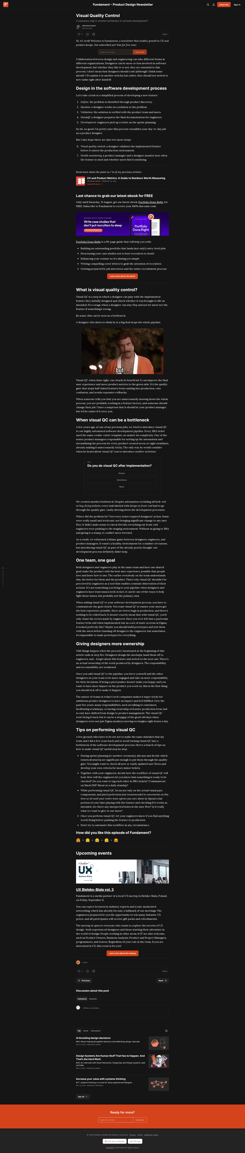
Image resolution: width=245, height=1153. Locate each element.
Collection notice (151, 1135)
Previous (86, 980)
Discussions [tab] (95, 1031)
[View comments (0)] (87, 34)
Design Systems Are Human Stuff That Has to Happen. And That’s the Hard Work (110, 1057)
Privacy (133, 1135)
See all (81, 1096)
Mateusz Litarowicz (95, 1085)
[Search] (208, 4)
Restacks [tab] (93, 999)
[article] (122, 1043)
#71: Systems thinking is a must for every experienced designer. (104, 1082)
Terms (140, 1135)
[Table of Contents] (3, 576)
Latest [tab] (85, 1031)
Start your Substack (116, 1141)
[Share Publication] (213, 4)
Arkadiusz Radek (89, 26)
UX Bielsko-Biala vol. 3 (95, 889)
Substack (110, 1147)
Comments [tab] (82, 999)
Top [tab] (79, 1031)
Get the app (135, 1141)
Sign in (237, 4)
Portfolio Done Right (150, 202)
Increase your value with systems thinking (101, 1078)
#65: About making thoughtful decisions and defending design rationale (108, 1041)
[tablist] (87, 998)
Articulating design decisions (93, 1038)
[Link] (72, 88)
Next (161, 980)
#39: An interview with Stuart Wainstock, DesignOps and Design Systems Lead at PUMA (110, 1063)
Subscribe (224, 4)
